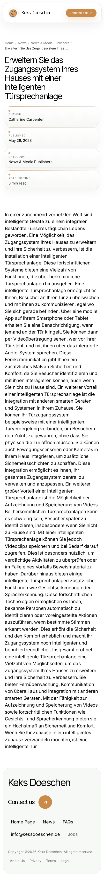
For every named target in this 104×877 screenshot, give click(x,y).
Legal (65, 861)
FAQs (68, 821)
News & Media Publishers (50, 43)
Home (9, 43)
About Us (17, 861)
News (22, 43)
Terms (51, 861)
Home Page (23, 821)
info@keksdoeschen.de (35, 834)
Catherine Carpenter (26, 119)
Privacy (35, 861)
